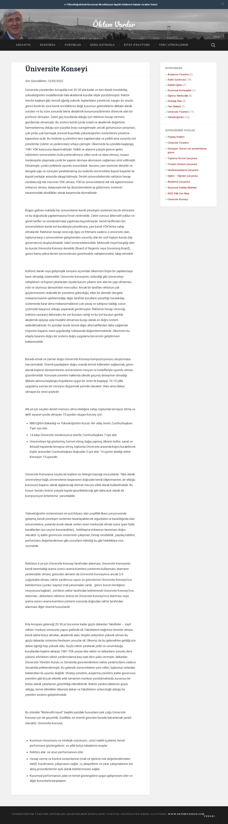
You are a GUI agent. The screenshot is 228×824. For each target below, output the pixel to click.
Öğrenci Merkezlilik (178, 95)
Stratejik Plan (175, 101)
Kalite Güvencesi (177, 79)
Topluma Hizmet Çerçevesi (182, 158)
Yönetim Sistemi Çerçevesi (182, 164)
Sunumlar (73, 44)
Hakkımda (48, 44)
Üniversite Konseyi (56, 68)
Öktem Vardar (114, 24)
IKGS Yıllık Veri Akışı (178, 193)
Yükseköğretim (176, 117)
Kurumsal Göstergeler (180, 90)
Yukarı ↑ (210, 816)
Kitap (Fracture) (137, 44)
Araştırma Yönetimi (178, 74)
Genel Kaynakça (102, 44)
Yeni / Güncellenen (173, 44)
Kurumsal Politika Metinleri (182, 187)
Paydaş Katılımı (176, 136)
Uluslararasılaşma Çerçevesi (183, 170)
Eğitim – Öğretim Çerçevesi (183, 175)
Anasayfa (23, 44)
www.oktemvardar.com (186, 814)
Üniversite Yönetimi (178, 111)
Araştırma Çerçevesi (179, 181)
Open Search (213, 45)
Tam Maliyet (174, 106)
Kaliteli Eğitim (175, 85)
